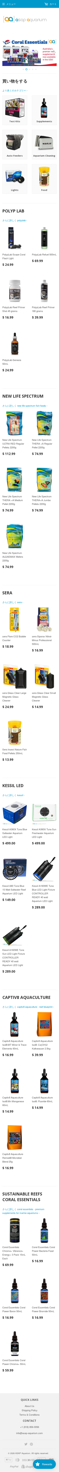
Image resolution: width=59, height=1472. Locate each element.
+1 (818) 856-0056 (29, 1427)
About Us (29, 1406)
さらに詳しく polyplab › (14, 220)
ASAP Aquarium (22, 1453)
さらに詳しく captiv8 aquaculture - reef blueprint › (28, 1006)
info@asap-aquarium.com (29, 1433)
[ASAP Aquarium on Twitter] (26, 1444)
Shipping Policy (29, 1410)
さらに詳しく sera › (12, 602)
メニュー (11, 4)
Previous (4, 52)
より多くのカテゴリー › (14, 90)
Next (55, 52)
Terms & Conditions (29, 1414)
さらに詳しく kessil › (13, 795)
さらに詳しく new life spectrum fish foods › (24, 405)
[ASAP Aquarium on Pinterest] (31, 1444)
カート (53, 4)
